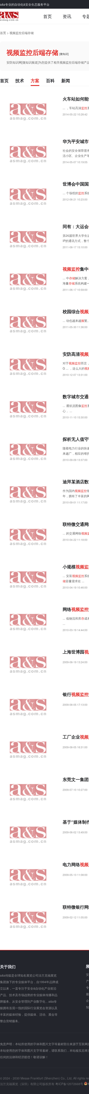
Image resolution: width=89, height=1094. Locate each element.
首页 (47, 16)
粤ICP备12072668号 (69, 1084)
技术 (19, 80)
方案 (35, 80)
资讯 (67, 16)
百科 (50, 80)
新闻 (65, 80)
